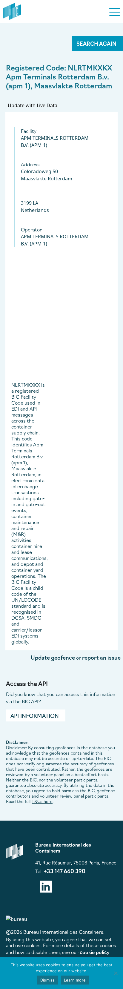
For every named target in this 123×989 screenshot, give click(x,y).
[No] (116, 973)
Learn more (75, 980)
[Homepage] (12, 10)
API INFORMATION (34, 715)
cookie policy (95, 952)
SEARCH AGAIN (96, 43)
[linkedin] (46, 885)
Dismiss (47, 980)
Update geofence (53, 657)
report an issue (101, 657)
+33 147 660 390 (64, 871)
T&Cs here (42, 801)
